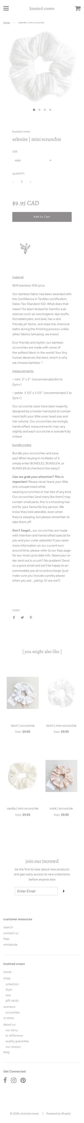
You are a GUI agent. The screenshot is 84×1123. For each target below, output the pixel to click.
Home (6, 22)
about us (9, 1024)
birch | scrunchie (22, 726)
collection (12, 984)
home (7, 972)
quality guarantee (17, 1041)
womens (9, 1007)
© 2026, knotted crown (24, 1113)
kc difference (14, 1035)
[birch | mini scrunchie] (61, 693)
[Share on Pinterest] (31, 617)
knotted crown (42, 8)
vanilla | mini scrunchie (22, 808)
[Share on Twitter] (22, 617)
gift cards (12, 1000)
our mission (13, 1046)
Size (15, 151)
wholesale (10, 944)
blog (6, 1052)
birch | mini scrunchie (61, 726)
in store (8, 1018)
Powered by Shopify (58, 1113)
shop (6, 978)
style (9, 989)
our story (12, 1030)
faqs (6, 939)
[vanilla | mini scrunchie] (23, 776)
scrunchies (12, 1012)
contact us (10, 933)
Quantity (18, 173)
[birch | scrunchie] (23, 693)
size (8, 995)
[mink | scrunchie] (61, 776)
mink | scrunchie (61, 808)
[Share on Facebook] (15, 617)
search (8, 927)
